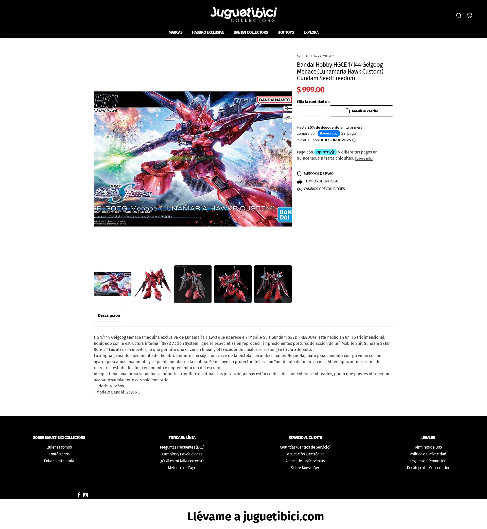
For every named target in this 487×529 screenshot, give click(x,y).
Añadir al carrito (364, 111)
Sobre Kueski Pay (305, 467)
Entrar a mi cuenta (59, 460)
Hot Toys (285, 32)
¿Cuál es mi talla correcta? (181, 460)
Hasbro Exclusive (208, 32)
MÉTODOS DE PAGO (318, 173)
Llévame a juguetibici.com (255, 516)
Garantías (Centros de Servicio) (305, 447)
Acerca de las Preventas (305, 460)
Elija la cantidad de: (314, 101)
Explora (311, 32)
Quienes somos (59, 447)
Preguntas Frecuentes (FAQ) (182, 447)
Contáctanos (59, 454)
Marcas (175, 32)
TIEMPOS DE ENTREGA (320, 181)
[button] (100, 179)
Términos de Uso (428, 447)
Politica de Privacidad (428, 454)
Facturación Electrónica (305, 454)
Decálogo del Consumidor (428, 467)
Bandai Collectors (251, 32)
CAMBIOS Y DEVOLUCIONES (324, 188)
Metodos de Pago (182, 467)
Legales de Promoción (428, 460)
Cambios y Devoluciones (182, 454)
